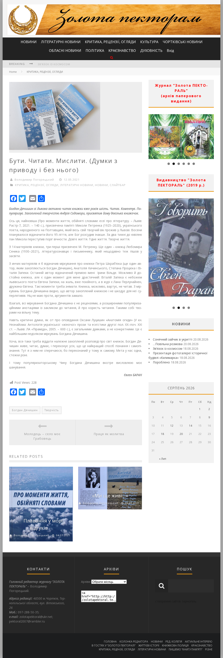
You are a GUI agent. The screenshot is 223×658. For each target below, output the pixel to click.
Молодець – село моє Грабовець (42, 436)
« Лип (162, 459)
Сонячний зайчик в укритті (172, 339)
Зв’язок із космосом (54, 64)
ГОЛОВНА (110, 641)
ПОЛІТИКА (95, 50)
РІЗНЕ (208, 649)
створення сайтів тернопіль (175, 601)
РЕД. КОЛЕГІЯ (174, 641)
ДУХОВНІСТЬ (151, 50)
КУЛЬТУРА (149, 41)
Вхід (170, 50)
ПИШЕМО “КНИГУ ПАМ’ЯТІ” (185, 649)
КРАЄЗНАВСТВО (122, 50)
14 (190, 425)
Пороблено (161, 362)
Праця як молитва (109, 434)
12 (171, 425)
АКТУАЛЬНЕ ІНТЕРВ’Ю (198, 641)
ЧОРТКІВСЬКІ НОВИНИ (183, 41)
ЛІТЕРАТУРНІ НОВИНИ (61, 41)
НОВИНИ (29, 41)
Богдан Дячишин (25, 410)
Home (13, 72)
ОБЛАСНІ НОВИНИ (65, 50)
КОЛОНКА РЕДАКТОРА (134, 641)
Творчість (51, 410)
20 (181, 434)
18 (162, 434)
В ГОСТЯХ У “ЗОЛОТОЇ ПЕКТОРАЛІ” (113, 645)
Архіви (85, 582)
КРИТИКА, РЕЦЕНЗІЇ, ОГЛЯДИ (110, 41)
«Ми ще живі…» (110, 495)
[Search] (111, 57)
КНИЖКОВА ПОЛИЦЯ (175, 645)
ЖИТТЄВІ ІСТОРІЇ (148, 645)
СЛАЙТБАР (118, 185)
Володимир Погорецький (34, 179)
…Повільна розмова (167, 344)
